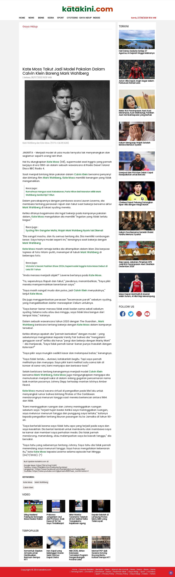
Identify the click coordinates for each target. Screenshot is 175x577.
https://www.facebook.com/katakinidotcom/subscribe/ (60, 469)
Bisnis (146, 570)
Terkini (152, 574)
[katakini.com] (87, 9)
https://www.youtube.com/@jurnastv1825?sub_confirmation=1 (60, 471)
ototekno (72, 17)
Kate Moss (53, 161)
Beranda (99, 570)
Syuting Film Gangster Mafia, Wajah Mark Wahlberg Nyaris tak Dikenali (64, 230)
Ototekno (89, 572)
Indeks (96, 17)
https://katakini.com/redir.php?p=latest (49, 467)
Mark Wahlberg (52, 177)
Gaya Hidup (85, 17)
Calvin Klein (81, 174)
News (31, 17)
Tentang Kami (77, 572)
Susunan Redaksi (86, 570)
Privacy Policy (108, 574)
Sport (60, 17)
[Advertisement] (67, 47)
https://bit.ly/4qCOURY (46, 465)
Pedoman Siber (119, 572)
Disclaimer (99, 572)
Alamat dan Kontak (120, 570)
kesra (51, 17)
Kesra (139, 570)
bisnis (41, 17)
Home (22, 17)
